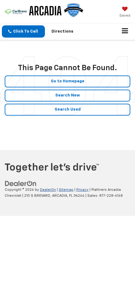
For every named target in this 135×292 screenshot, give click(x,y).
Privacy (82, 189)
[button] (23, 31)
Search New (67, 95)
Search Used (68, 109)
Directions (62, 31)
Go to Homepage (67, 81)
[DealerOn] (21, 184)
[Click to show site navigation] (125, 31)
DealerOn (48, 189)
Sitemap (66, 189)
